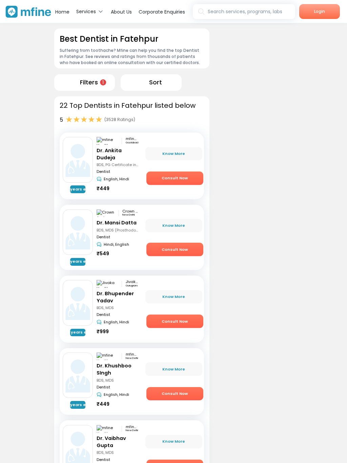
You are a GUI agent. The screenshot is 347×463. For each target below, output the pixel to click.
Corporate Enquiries (162, 11)
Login (319, 11)
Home (62, 11)
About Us (121, 11)
